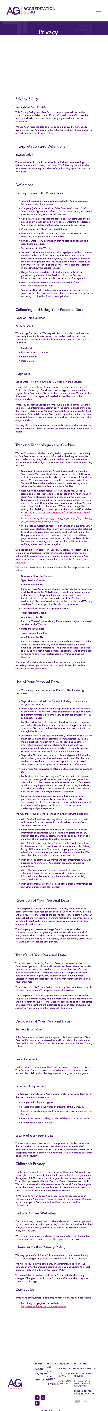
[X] (43, 1397)
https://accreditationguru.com (37, 286)
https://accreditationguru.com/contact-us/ (43, 1306)
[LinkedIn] (37, 1403)
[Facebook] (37, 1397)
